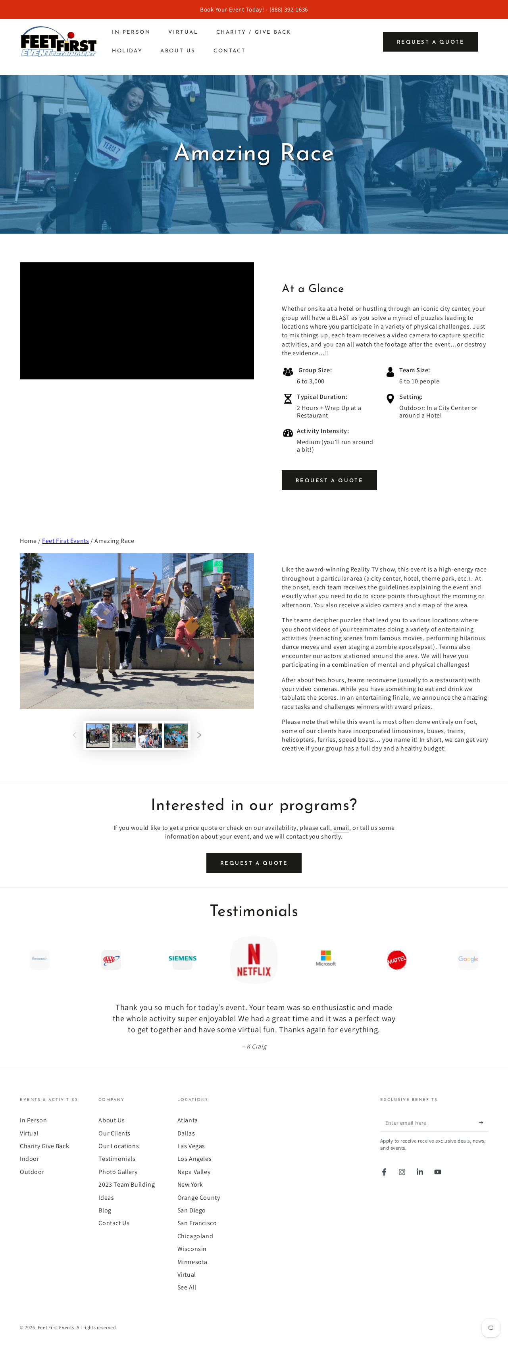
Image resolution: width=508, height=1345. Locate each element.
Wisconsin (192, 1249)
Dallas (186, 1133)
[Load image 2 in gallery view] (124, 735)
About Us (111, 1120)
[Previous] (28, 960)
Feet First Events (65, 541)
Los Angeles (194, 1159)
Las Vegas (191, 1146)
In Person (33, 1120)
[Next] (480, 960)
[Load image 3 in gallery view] (150, 735)
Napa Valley (194, 1172)
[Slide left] (74, 736)
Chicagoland (195, 1236)
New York (190, 1184)
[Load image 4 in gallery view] (176, 735)
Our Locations (118, 1146)
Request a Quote (431, 42)
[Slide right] (199, 736)
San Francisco (197, 1223)
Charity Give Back (44, 1146)
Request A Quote (330, 480)
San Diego (191, 1210)
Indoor (29, 1159)
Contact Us (113, 1223)
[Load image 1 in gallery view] (98, 735)
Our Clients (114, 1133)
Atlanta (187, 1120)
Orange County (198, 1197)
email (341, 828)
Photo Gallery (117, 1172)
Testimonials (116, 1159)
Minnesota (192, 1262)
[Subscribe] (483, 1122)
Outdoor (32, 1172)
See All (186, 1287)
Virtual (29, 1133)
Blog (104, 1210)
